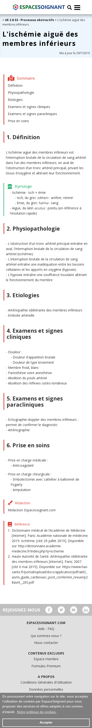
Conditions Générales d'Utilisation (46, 682)
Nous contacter (46, 642)
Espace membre (46, 659)
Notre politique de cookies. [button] (37, 712)
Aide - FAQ (46, 628)
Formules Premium (46, 666)
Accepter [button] (46, 722)
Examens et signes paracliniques (32, 114)
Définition (15, 85)
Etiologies (15, 99)
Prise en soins (18, 121)
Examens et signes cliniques (29, 106)
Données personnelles (46, 689)
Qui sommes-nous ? (46, 635)
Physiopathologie (21, 92)
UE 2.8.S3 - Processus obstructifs (29, 20)
